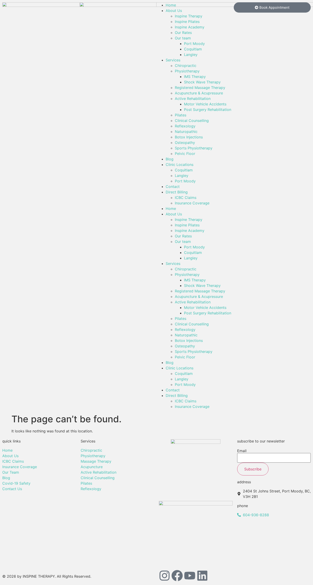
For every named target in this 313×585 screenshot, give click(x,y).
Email (242, 451)
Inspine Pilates (187, 21)
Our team (183, 38)
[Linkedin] (202, 575)
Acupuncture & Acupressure (199, 93)
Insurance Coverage (192, 203)
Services (173, 60)
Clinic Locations (179, 164)
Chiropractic (185, 65)
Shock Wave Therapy (202, 82)
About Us (174, 10)
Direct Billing (177, 192)
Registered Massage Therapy (200, 87)
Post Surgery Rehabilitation (207, 109)
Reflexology (185, 126)
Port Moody (194, 43)
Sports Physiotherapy (193, 148)
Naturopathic (186, 131)
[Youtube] (189, 575)
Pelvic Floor (185, 153)
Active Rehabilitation (193, 98)
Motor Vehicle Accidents (205, 104)
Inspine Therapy (188, 16)
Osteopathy (185, 142)
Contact (173, 186)
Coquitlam (193, 49)
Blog (169, 159)
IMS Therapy (195, 76)
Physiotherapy (187, 71)
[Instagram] (164, 575)
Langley (191, 54)
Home (171, 5)
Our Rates (183, 32)
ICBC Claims (185, 197)
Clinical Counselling (192, 120)
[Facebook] (177, 575)
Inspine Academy (189, 27)
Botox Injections (189, 137)
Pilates (180, 115)
